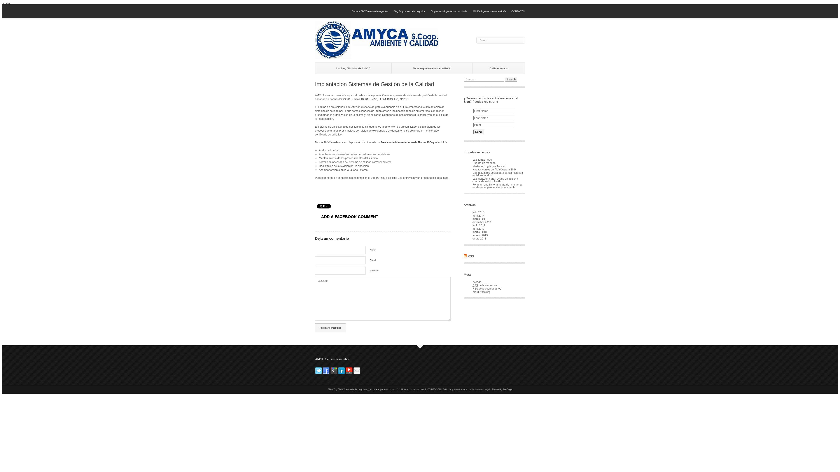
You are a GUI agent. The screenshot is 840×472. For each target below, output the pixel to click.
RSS (471, 256)
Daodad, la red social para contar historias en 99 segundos (497, 174)
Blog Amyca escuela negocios (409, 11)
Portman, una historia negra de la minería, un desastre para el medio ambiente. (497, 185)
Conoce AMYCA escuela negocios (370, 11)
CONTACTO (518, 11)
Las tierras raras (482, 159)
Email (373, 260)
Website (374, 270)
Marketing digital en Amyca (488, 166)
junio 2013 (478, 225)
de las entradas (484, 285)
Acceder (477, 282)
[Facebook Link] (326, 373)
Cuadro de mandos (483, 163)
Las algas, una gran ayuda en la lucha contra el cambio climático (495, 180)
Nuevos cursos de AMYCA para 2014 (494, 169)
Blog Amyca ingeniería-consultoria (449, 11)
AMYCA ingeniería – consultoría (489, 11)
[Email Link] (356, 373)
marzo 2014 (479, 218)
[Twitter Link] (319, 373)
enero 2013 (479, 238)
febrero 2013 (480, 235)
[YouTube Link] (349, 373)
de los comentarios (486, 288)
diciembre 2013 (481, 222)
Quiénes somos (499, 68)
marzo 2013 (479, 232)
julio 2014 (478, 212)
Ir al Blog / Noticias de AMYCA (353, 68)
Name (373, 250)
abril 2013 (478, 228)
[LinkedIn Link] (342, 373)
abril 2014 (478, 215)
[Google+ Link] (334, 373)
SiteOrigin (508, 389)
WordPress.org (481, 291)
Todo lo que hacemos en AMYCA (432, 68)
